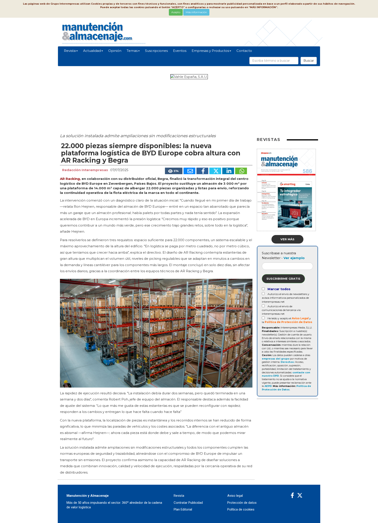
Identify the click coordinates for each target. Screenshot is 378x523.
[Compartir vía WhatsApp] (241, 171)
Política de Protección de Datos (288, 322)
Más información (196, 12)
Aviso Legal (300, 318)
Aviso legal (235, 496)
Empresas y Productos (210, 51)
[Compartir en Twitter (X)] (215, 171)
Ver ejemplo (294, 258)
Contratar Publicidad (188, 503)
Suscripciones (156, 51)
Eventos (179, 51)
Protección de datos (242, 503)
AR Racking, (70, 179)
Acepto (175, 12)
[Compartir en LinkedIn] (228, 171)
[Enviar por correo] (189, 171)
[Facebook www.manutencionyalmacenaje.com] (292, 495)
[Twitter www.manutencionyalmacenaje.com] (300, 495)
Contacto (244, 51)
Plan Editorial (183, 509)
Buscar (308, 61)
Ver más (287, 239)
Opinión (114, 51)
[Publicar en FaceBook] (202, 171)
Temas (132, 51)
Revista (70, 51)
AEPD (268, 386)
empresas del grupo (275, 358)
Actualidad (92, 51)
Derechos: (287, 361)
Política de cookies (240, 509)
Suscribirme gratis (283, 278)
